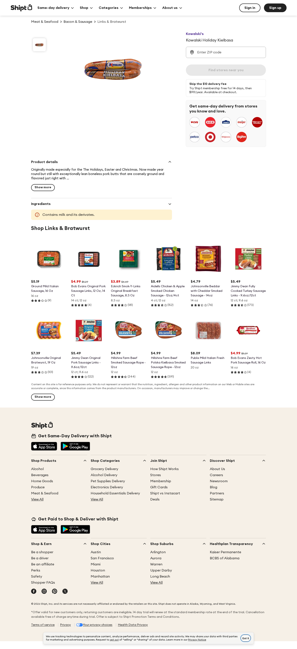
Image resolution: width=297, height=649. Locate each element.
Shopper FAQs (43, 582)
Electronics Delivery (107, 487)
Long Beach (160, 576)
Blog (213, 487)
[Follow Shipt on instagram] (44, 592)
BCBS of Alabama (224, 558)
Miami (95, 564)
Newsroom (219, 481)
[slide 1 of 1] (39, 44)
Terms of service (43, 624)
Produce (38, 487)
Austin (96, 552)
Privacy (65, 624)
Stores (155, 475)
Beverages (39, 475)
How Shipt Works (164, 469)
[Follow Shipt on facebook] (33, 592)
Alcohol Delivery (104, 475)
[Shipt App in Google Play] (75, 446)
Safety (36, 576)
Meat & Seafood (44, 493)
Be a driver (39, 558)
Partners (217, 493)
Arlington (158, 552)
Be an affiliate (42, 564)
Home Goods (42, 481)
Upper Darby (161, 570)
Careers (216, 475)
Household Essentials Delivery (115, 493)
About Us (217, 469)
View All (37, 499)
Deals (155, 499)
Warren (156, 564)
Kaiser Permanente (225, 552)
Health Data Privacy (133, 624)
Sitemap (217, 499)
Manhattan (100, 576)
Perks (35, 570)
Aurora (155, 558)
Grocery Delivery (104, 469)
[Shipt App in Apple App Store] (44, 446)
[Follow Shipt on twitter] (65, 592)
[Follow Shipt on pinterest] (54, 592)
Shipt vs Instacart (165, 493)
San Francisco (102, 558)
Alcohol (37, 469)
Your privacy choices (97, 624)
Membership (160, 481)
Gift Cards (159, 487)
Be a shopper (42, 552)
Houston (98, 570)
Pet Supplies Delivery (108, 481)
